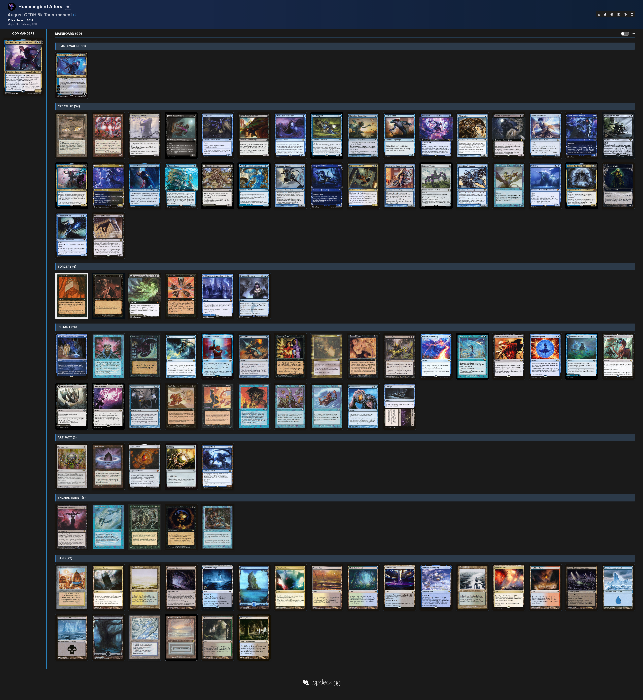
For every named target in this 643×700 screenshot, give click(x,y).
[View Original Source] (632, 14)
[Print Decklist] (611, 14)
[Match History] (625, 14)
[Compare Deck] (618, 14)
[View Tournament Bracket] (74, 15)
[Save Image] (599, 14)
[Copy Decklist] (605, 14)
